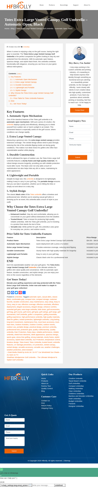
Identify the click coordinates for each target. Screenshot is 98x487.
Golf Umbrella (21, 314)
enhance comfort (50, 307)
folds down (42, 309)
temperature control (52, 340)
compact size (30, 299)
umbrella (10, 125)
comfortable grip (18, 299)
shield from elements (22, 335)
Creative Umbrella (75, 378)
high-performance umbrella (32, 317)
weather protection (14, 350)
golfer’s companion (35, 314)
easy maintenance (37, 302)
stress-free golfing (23, 337)
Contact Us (45, 401)
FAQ (43, 403)
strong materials (37, 337)
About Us (87, 5)
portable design (23, 327)
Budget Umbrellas (75, 401)
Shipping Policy (47, 408)
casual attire (46, 297)
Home (42, 5)
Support (75, 5)
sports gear (11, 337)
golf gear (35, 312)
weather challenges (52, 347)
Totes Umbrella (35, 342)
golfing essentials (50, 314)
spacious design (52, 335)
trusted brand (47, 342)
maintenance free (30, 322)
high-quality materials (51, 317)
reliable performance (44, 332)
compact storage (42, 299)
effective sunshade (44, 304)
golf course (18, 312)
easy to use (16, 304)
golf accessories (53, 309)
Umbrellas (26, 47)
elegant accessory (23, 307)
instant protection (26, 319)
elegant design (37, 307)
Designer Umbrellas (76, 406)
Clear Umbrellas (75, 391)
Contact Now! (79, 110)
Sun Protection (38, 340)
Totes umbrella (35, 194)
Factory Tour (46, 386)
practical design (36, 327)
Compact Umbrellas (76, 386)
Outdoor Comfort (36, 325)
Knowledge (64, 5)
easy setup (49, 302)
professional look (13, 330)
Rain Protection (20, 332)
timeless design (13, 342)
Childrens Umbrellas (76, 394)
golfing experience (14, 317)
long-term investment (15, 322)
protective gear (26, 330)
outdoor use (11, 327)
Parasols (72, 404)
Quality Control (47, 388)
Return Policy (46, 406)
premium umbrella (49, 327)
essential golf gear (14, 309)
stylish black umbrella (23, 340)
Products (52, 5)
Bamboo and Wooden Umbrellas (81, 396)
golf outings (43, 312)
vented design (12, 347)
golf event (27, 312)
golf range (53, 312)
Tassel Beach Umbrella (77, 381)
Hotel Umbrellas (75, 399)
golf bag (10, 312)
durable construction (21, 302)
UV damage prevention (23, 345)
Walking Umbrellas (76, 388)
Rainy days (31, 332)
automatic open (35, 297)
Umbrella (32, 267)
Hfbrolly (44, 461)
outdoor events (49, 325)
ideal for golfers (13, 319)
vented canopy (49, 345)
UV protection (38, 345)
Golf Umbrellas (74, 383)
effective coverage (29, 304)
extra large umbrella (29, 309)
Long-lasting (54, 319)
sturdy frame (49, 337)
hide (19, 73)
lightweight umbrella (41, 319)
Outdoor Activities (22, 325)
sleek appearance (38, 335)
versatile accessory (25, 347)
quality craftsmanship (41, 330)
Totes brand (24, 342)
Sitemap (67, 461)
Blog (12, 29)
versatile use (39, 347)
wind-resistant (27, 350)
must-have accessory (46, 322)
